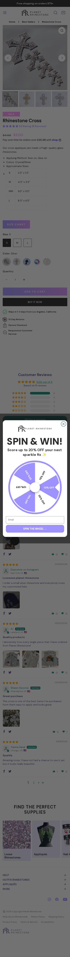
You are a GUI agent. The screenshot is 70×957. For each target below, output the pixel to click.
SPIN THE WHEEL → (35, 528)
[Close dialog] (63, 423)
